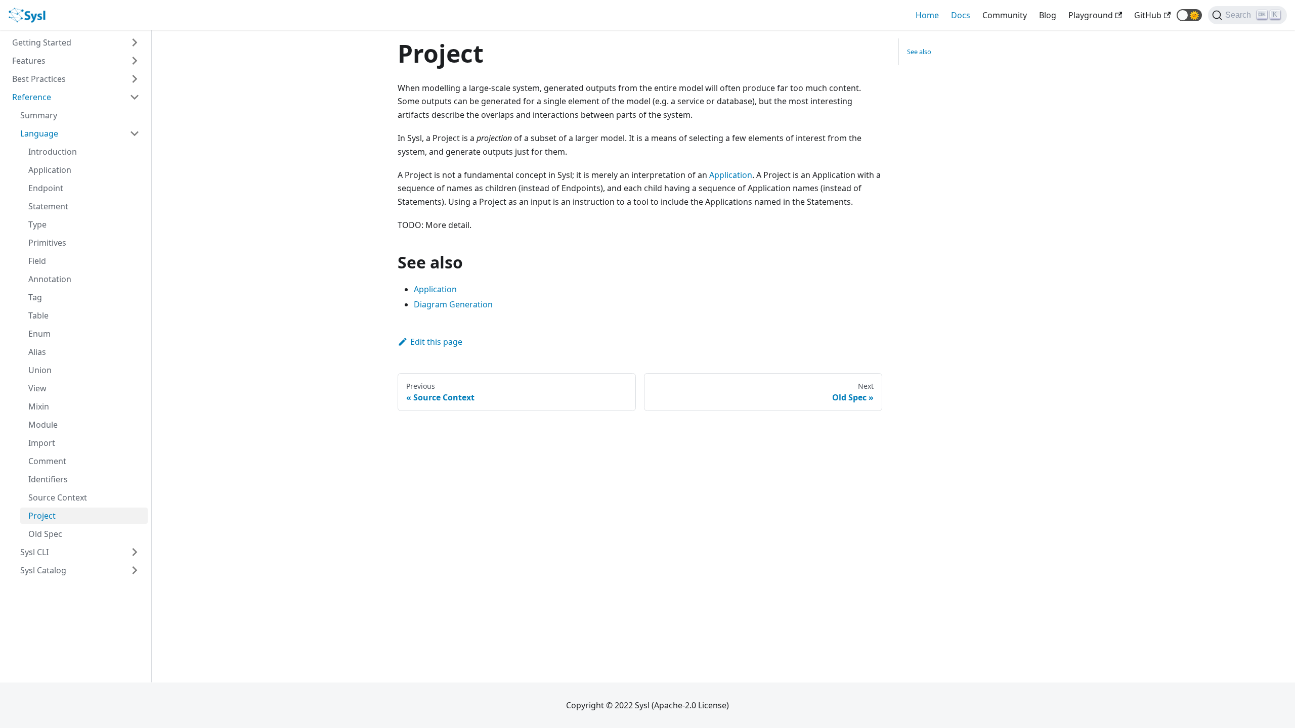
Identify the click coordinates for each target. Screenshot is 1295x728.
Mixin (38, 406)
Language (39, 133)
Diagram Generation (453, 304)
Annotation (49, 279)
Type (37, 224)
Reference (31, 97)
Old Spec (45, 533)
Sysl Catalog (43, 570)
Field (37, 260)
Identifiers (48, 479)
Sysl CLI (34, 552)
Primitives (47, 242)
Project (42, 515)
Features (29, 60)
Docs (960, 15)
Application (49, 169)
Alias (37, 351)
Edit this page (436, 341)
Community (1004, 15)
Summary (38, 115)
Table (38, 315)
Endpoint (45, 188)
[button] (1189, 15)
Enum (39, 333)
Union (40, 370)
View (37, 388)
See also (919, 51)
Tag (35, 297)
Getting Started (41, 42)
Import (41, 442)
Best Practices (39, 78)
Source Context (57, 497)
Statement (48, 206)
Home (927, 15)
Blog (1047, 15)
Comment (47, 461)
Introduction (52, 151)
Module (43, 424)
